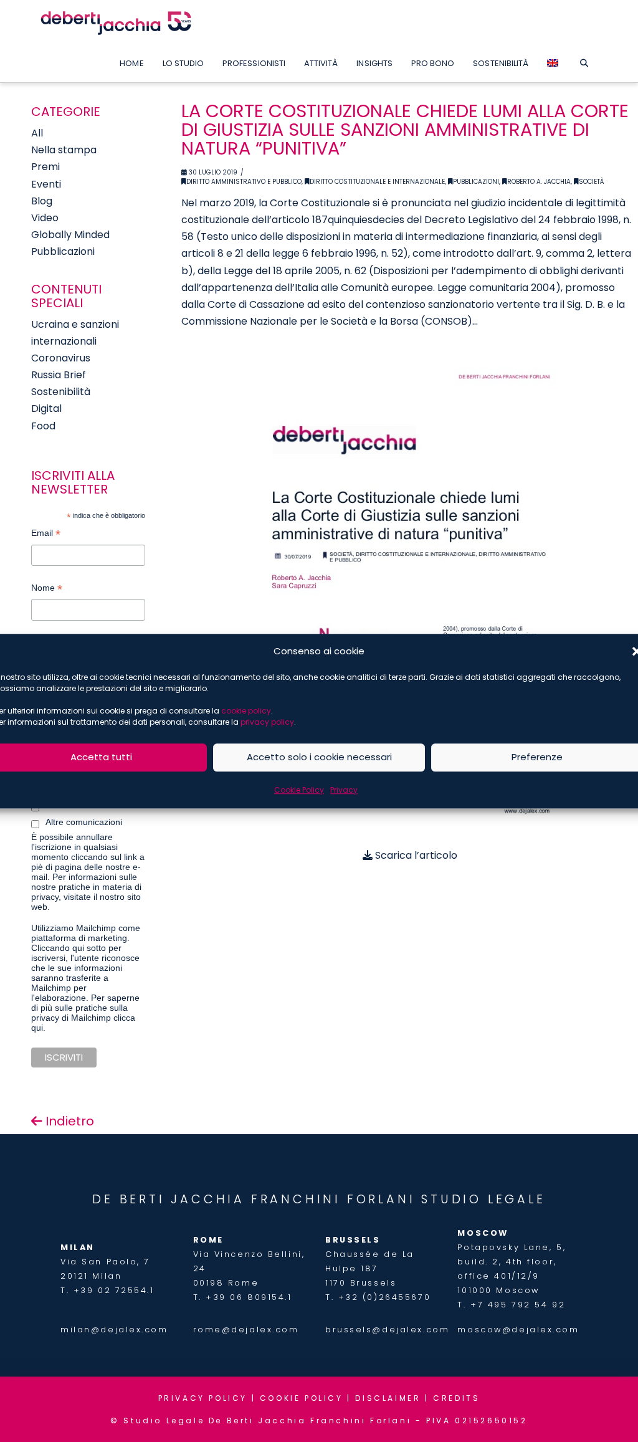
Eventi (46, 184)
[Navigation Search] (583, 60)
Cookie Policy (299, 790)
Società (591, 181)
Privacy (344, 790)
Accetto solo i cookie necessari (319, 756)
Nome (46, 589)
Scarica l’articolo (415, 855)
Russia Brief (58, 375)
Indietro (68, 1121)
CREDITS (456, 1398)
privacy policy (267, 722)
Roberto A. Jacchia (539, 181)
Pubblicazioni (476, 181)
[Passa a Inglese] (553, 60)
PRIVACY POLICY (202, 1398)
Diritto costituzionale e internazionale (377, 181)
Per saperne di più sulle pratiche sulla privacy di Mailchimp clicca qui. (85, 1013)
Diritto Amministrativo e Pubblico (244, 181)
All (37, 133)
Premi (45, 167)
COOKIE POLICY (301, 1398)
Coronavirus (60, 358)
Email (45, 534)
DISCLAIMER (388, 1398)
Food (43, 426)
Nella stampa (64, 150)
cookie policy (246, 710)
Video (45, 218)
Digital (46, 408)
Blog (41, 201)
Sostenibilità (60, 391)
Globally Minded (70, 234)
